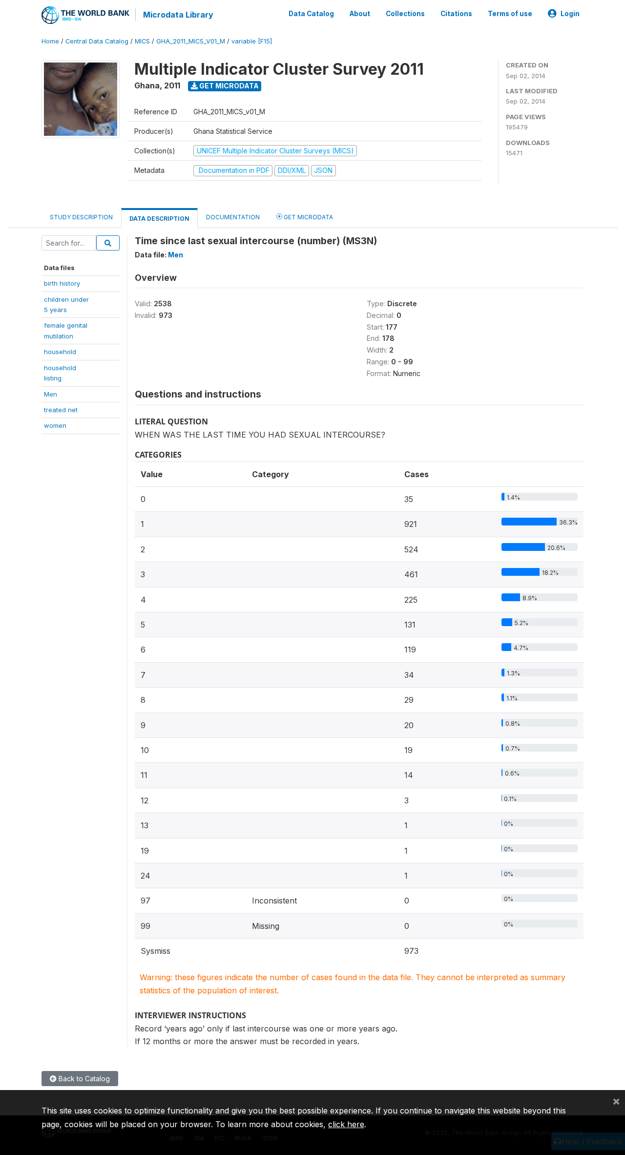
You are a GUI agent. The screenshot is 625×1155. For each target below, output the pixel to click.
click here (346, 1124)
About (360, 14)
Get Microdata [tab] (307, 217)
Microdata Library (178, 15)
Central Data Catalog (96, 41)
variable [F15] (251, 41)
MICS (142, 41)
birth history (62, 283)
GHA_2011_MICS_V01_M (190, 41)
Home (50, 41)
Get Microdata (228, 86)
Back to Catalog (83, 1078)
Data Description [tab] (159, 218)
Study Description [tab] (81, 217)
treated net (61, 410)
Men (50, 394)
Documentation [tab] (233, 217)
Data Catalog (311, 14)
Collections (405, 14)
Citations (456, 14)
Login (570, 14)
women (55, 425)
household (60, 352)
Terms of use (510, 14)
